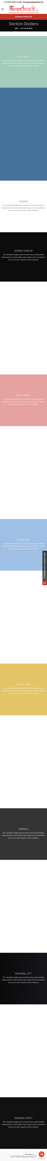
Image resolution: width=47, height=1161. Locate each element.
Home (16, 28)
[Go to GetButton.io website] (41, 1158)
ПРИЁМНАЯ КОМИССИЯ (23, 17)
